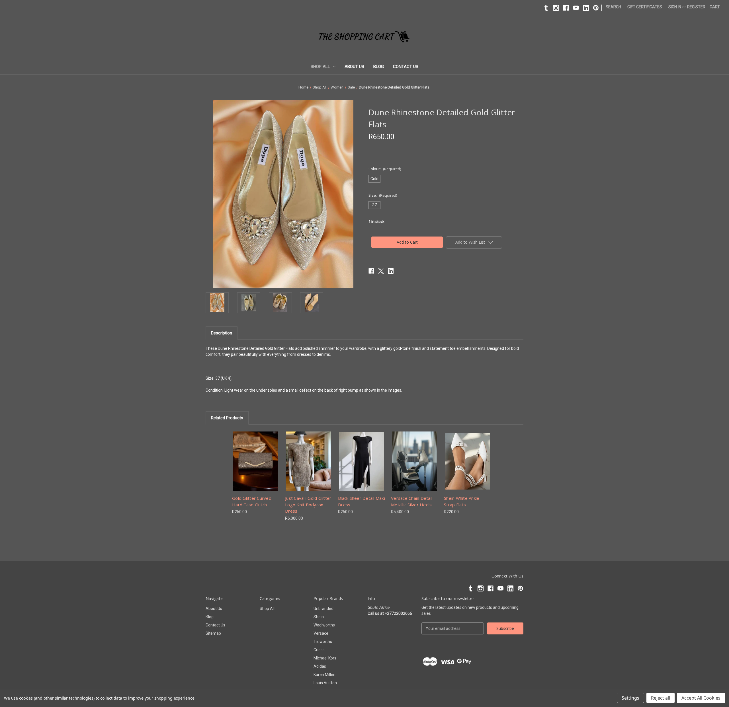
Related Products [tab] (227, 417)
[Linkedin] (586, 8)
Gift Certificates (644, 7)
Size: (382, 195)
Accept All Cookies (700, 698)
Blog (378, 66)
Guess (319, 650)
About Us (354, 66)
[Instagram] (556, 8)
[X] (381, 271)
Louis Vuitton (325, 683)
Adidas (320, 666)
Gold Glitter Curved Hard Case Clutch (251, 501)
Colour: (384, 168)
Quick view (251, 456)
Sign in (674, 7)
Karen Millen (324, 674)
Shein (319, 616)
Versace (321, 633)
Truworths (323, 641)
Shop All (320, 66)
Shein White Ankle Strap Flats (461, 501)
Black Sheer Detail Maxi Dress (361, 501)
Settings (630, 698)
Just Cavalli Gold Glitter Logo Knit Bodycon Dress (308, 504)
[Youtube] (576, 8)
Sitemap (213, 633)
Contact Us (405, 66)
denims (323, 354)
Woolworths (324, 625)
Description (221, 333)
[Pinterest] (596, 8)
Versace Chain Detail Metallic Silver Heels (411, 501)
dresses (304, 354)
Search (613, 7)
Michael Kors (325, 658)
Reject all (660, 698)
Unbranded (323, 608)
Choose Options (256, 466)
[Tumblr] (546, 8)
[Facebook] (566, 8)
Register (696, 7)
